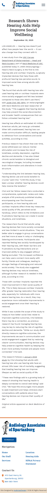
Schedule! (9, 440)
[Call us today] (3, 4)
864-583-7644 (11, 481)
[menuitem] (11, 452)
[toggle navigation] (43, 5)
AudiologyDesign (20, 490)
